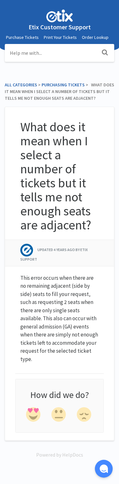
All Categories (21, 85)
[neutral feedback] (59, 415)
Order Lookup (95, 37)
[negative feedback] (84, 415)
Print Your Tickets (60, 37)
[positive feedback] (33, 415)
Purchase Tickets (22, 37)
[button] (104, 469)
